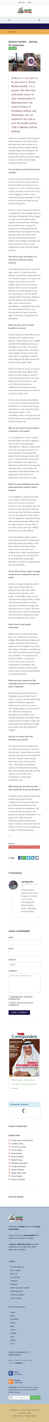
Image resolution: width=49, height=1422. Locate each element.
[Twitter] (28, 858)
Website (12, 960)
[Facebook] (20, 858)
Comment (13, 971)
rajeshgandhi (27, 882)
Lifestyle (12, 31)
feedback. (19, 1363)
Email (11, 949)
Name (11, 937)
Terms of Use (18, 1415)
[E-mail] (37, 858)
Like (12, 858)
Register (21, 2)
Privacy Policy (31, 1415)
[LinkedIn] (32, 858)
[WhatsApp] (24, 858)
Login (29, 2)
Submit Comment (19, 1012)
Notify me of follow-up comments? (21, 1003)
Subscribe (35, 1397)
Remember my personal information (21, 998)
